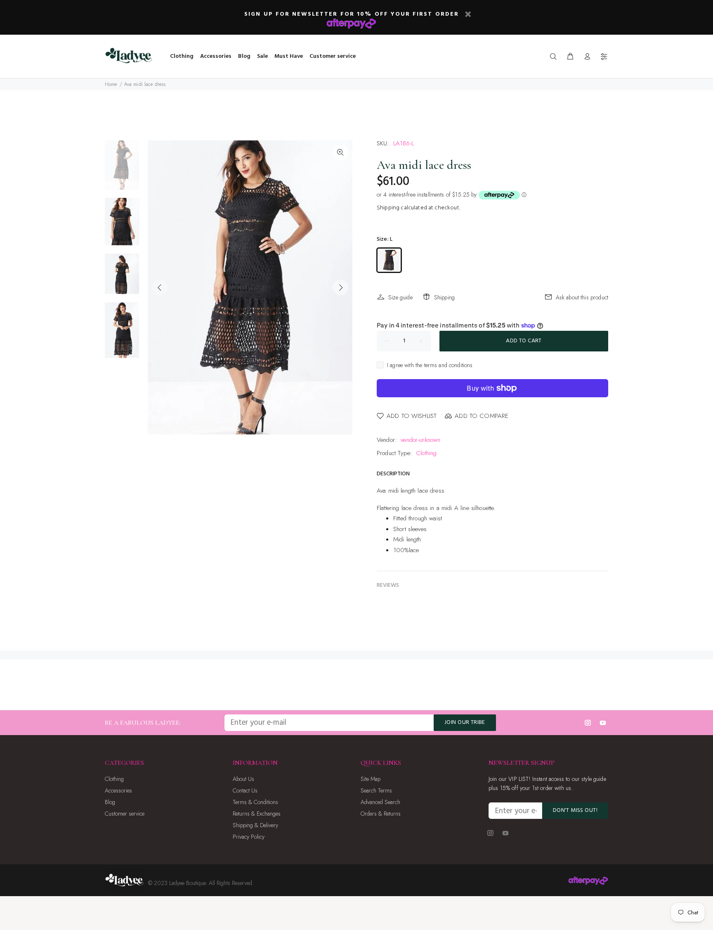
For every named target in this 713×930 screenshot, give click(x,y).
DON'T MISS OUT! (575, 810)
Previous (160, 287)
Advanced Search (380, 802)
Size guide (400, 297)
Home (111, 84)
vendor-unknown (420, 439)
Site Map (370, 779)
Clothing (426, 453)
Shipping (388, 208)
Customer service (124, 813)
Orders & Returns (381, 813)
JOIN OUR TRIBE (464, 722)
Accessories (118, 790)
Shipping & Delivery (255, 825)
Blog (110, 802)
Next (340, 287)
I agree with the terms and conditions (430, 365)
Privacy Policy (248, 837)
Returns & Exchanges (257, 813)
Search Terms (376, 790)
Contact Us (245, 790)
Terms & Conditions (255, 802)
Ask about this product (582, 297)
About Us (243, 779)
